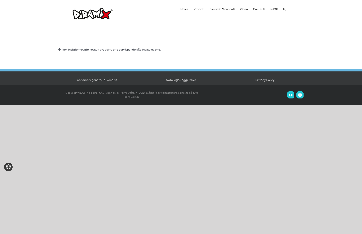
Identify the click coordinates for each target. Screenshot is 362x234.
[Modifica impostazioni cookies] (8, 167)
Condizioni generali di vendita (97, 80)
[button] (284, 9)
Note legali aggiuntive (181, 80)
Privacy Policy (264, 80)
